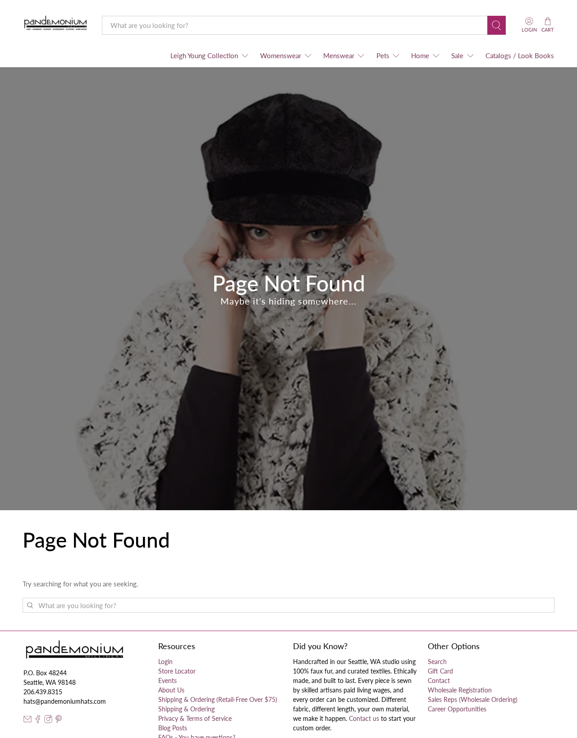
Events (167, 680)
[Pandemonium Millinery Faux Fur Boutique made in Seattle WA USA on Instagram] (48, 720)
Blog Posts (172, 728)
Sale (457, 55)
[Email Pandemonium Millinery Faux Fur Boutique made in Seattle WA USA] (27, 720)
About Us (171, 690)
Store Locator (177, 671)
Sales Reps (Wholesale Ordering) (472, 699)
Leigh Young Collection (204, 55)
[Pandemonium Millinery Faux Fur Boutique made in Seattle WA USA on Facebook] (38, 720)
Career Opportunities (457, 709)
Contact (439, 680)
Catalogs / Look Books (519, 55)
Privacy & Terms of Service (195, 718)
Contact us (364, 718)
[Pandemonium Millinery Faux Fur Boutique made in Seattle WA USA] (55, 25)
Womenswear (280, 55)
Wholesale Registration (460, 690)
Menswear (338, 55)
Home (420, 55)
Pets (382, 55)
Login (165, 661)
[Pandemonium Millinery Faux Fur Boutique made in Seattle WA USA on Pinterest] (59, 720)
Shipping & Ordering (186, 709)
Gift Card (440, 671)
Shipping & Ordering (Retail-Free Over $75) (217, 699)
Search (437, 661)
